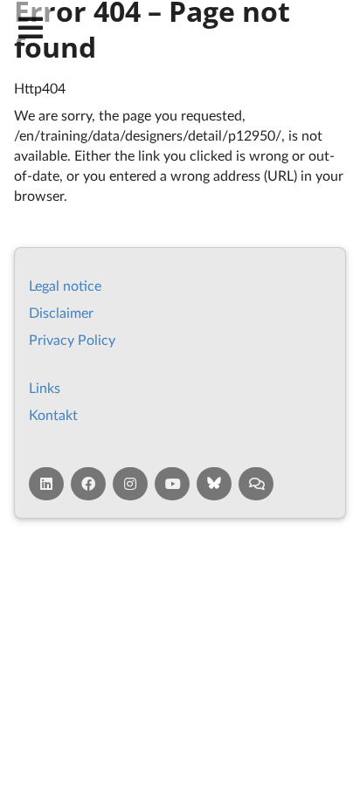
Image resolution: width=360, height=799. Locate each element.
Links (44, 387)
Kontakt (53, 414)
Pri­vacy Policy (72, 339)
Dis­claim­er (61, 312)
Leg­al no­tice (65, 285)
